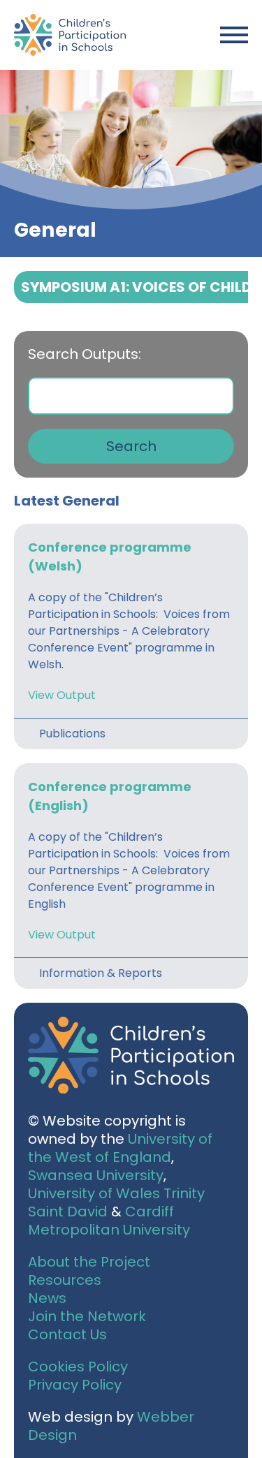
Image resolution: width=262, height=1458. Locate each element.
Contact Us (67, 1334)
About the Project (89, 1262)
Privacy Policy (75, 1384)
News (47, 1298)
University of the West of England (120, 1148)
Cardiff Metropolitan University (109, 1220)
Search (131, 446)
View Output (62, 695)
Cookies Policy (78, 1366)
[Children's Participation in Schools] (70, 35)
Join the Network (87, 1316)
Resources (64, 1280)
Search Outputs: (84, 354)
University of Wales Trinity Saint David (116, 1202)
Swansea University (95, 1175)
